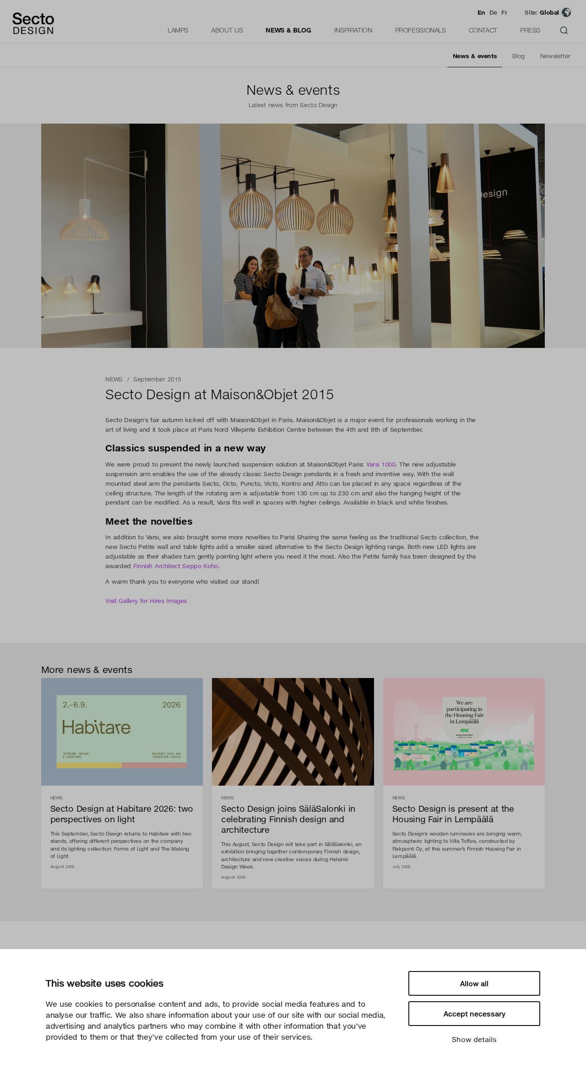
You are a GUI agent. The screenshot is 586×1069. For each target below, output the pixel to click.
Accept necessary (474, 1013)
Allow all (474, 983)
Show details (474, 1039)
